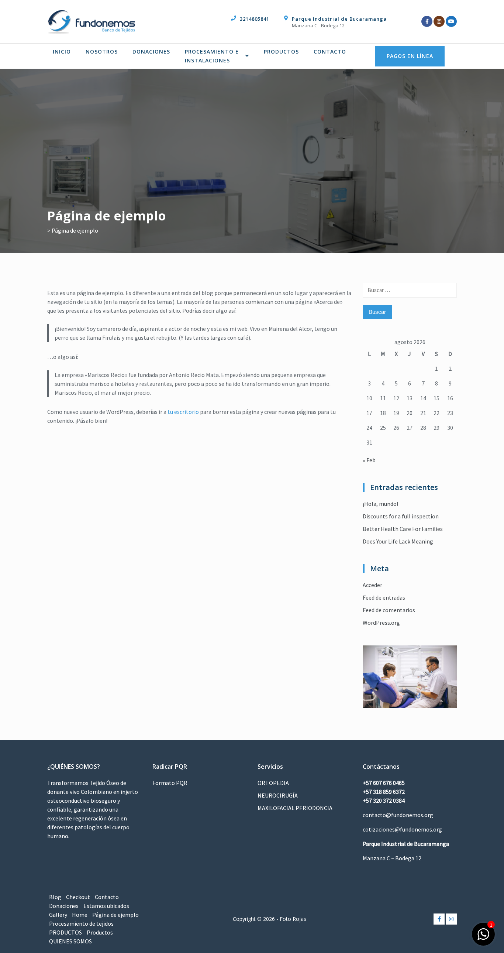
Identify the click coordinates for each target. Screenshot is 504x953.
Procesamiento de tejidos (81, 923)
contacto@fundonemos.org (398, 815)
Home (79, 914)
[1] (483, 938)
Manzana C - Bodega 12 (318, 25)
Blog (55, 897)
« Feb (369, 460)
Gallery (58, 914)
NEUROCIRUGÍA (278, 795)
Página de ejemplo (115, 914)
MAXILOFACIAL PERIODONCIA (295, 808)
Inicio (62, 51)
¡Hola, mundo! (380, 503)
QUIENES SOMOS (70, 941)
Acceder (372, 585)
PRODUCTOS (281, 51)
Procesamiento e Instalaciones (212, 56)
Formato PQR (169, 782)
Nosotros (102, 51)
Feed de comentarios (389, 610)
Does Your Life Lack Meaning (398, 541)
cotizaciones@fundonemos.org (402, 829)
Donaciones (151, 51)
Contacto (330, 51)
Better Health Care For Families (403, 528)
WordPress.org (381, 622)
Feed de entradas (384, 597)
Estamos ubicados (106, 905)
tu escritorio (183, 411)
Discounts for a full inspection (401, 516)
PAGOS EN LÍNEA (410, 55)
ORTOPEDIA (273, 782)
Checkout (78, 897)
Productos (100, 932)
